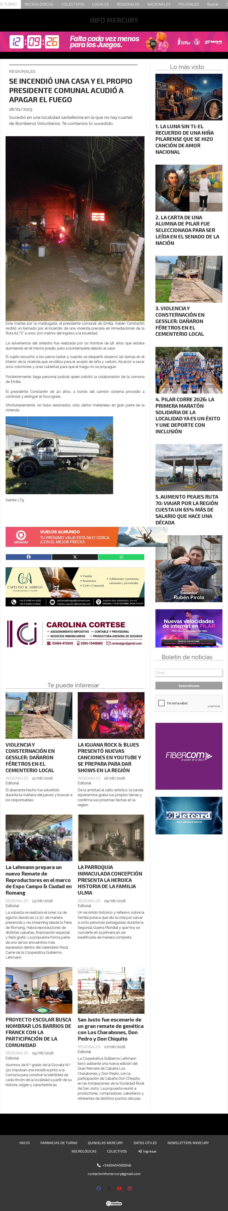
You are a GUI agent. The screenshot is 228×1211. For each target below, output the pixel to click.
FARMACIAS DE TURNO (58, 1143)
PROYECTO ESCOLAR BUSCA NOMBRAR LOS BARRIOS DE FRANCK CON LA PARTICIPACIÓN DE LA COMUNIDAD (38, 1032)
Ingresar (149, 1151)
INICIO (24, 1143)
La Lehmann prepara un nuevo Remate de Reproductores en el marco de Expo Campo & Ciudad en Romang (39, 880)
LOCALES (100, 4)
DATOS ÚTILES (145, 1143)
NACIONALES (159, 4)
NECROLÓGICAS (39, 4)
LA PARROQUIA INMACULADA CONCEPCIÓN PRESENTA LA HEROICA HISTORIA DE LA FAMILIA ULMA (110, 880)
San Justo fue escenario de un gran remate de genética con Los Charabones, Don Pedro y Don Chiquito (111, 1029)
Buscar (212, 4)
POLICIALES (188, 4)
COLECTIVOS (72, 4)
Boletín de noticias (187, 657)
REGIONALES (128, 4)
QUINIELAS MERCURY (105, 1143)
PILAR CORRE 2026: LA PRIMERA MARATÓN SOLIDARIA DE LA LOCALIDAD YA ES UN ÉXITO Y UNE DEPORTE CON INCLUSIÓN (187, 415)
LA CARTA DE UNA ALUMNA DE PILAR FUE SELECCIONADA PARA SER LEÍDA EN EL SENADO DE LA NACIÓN (187, 230)
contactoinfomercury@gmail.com (114, 1173)
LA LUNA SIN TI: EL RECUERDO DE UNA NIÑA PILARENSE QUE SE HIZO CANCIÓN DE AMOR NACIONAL (184, 139)
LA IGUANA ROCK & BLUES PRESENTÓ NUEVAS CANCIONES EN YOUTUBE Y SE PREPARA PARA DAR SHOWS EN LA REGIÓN (109, 757)
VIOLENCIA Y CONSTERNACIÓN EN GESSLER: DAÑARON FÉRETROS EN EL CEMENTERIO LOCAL (30, 757)
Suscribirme (189, 685)
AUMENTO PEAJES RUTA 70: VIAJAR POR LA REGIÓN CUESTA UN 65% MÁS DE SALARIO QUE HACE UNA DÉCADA (186, 509)
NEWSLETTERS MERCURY (188, 1143)
